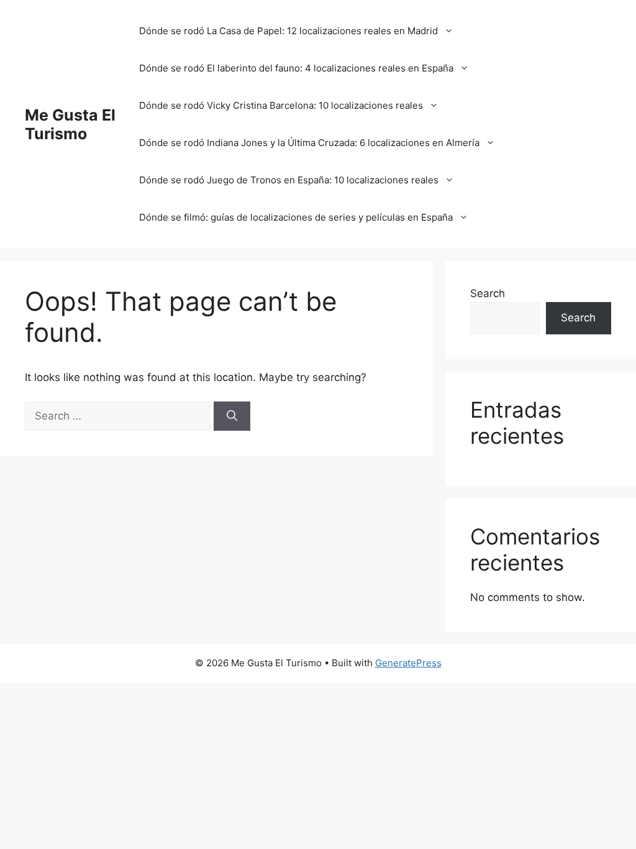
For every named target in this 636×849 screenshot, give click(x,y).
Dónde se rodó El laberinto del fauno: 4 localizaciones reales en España (296, 68)
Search (487, 293)
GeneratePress (408, 663)
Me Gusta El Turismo (70, 124)
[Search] (232, 416)
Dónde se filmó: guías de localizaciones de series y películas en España (296, 217)
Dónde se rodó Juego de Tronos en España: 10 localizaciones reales (288, 180)
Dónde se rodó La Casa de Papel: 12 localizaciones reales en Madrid (288, 31)
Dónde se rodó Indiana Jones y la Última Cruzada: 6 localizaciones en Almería (309, 143)
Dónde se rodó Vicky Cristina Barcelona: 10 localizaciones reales (281, 105)
